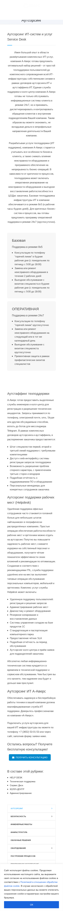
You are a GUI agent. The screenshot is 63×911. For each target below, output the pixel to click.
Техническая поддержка (22, 781)
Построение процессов (23, 856)
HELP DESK (16, 777)
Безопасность (18, 816)
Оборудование (18, 848)
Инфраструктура (19, 832)
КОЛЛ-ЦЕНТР (17, 789)
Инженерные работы (21, 824)
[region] (31, 887)
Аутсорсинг (17, 808)
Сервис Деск (16, 785)
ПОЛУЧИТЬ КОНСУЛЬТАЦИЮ (30, 757)
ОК (31, 904)
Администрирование (21, 793)
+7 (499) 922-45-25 (36, 15)
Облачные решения (21, 840)
